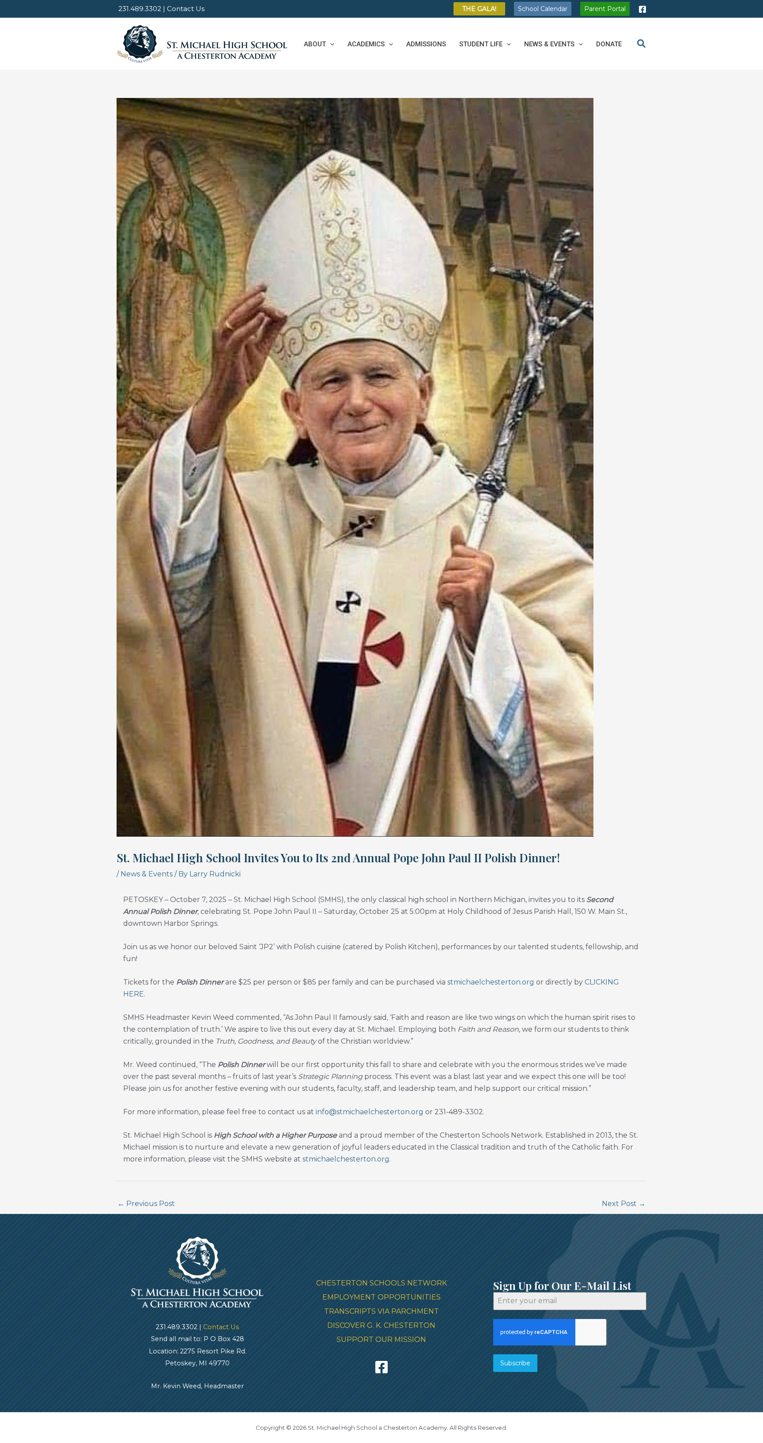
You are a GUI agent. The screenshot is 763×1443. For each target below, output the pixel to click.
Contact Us (221, 1327)
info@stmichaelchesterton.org (369, 1112)
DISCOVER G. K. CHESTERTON (381, 1325)
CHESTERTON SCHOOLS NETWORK (381, 1283)
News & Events (147, 874)
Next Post (624, 1203)
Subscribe (515, 1363)
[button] (479, 8)
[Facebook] (642, 9)
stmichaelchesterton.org (490, 982)
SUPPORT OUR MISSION (381, 1339)
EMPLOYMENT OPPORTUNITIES (381, 1297)
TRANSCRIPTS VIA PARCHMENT (381, 1311)
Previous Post (146, 1203)
